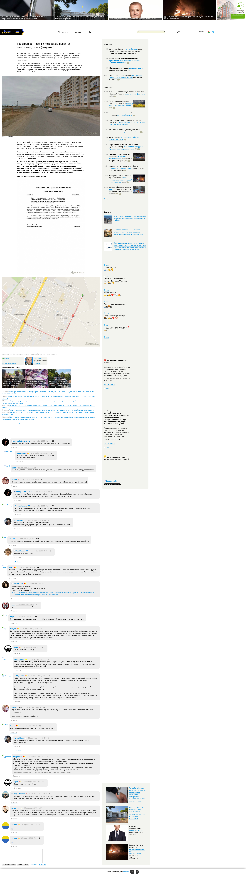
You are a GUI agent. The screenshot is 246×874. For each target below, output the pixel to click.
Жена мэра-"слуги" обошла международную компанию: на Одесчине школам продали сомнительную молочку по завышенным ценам (48, 393)
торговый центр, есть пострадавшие (120, 191)
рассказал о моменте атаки (117, 157)
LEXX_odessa (19, 676)
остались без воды (131, 49)
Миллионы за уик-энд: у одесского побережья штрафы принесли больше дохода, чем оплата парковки (59, 384)
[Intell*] (5, 711)
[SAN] (4, 537)
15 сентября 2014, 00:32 (38, 794)
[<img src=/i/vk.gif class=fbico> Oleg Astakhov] (5, 798)
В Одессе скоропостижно (119, 68)
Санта (12, 726)
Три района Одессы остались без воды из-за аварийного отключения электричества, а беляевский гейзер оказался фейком (24, 18)
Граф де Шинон (21, 506)
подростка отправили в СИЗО (120, 168)
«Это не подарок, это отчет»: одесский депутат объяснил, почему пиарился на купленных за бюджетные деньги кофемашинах (48, 413)
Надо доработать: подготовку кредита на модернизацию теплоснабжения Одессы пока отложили (36, 384)
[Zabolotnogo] (7, 659)
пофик (14, 824)
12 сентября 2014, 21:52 (36, 584)
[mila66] (5, 484)
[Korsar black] (8, 524)
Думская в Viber (112, 481)
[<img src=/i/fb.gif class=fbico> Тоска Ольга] (5, 588)
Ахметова (15, 808)
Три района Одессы (116, 49)
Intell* (14, 707)
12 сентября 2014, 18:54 (25, 539)
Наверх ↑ (22, 424)
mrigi (14, 467)
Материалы (63, 32)
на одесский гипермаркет (120, 159)
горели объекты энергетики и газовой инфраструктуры (120, 180)
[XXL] (5, 609)
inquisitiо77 (21, 453)
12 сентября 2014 (22, 40)
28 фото (13, 364)
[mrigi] (7, 466)
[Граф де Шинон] (7, 507)
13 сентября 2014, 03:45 (37, 520)
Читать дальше (109, 384)
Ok (132, 872)
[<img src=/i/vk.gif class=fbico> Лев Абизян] (8, 555)
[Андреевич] (6, 757)
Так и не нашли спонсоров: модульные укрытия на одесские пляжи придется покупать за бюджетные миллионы (51, 410)
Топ (90, 32)
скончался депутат (136, 68)
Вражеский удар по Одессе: (120, 187)
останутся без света (124, 115)
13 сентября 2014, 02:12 (28, 726)
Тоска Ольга (18, 584)
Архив (78, 32)
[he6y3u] (5, 629)
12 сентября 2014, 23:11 (24, 617)
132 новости (37, 364)
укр (178, 32)
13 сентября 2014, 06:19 (31, 647)
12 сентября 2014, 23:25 (37, 659)
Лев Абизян (20, 551)
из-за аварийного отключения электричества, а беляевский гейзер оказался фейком (125, 51)
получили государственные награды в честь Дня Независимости (127, 123)
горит (111, 189)
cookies (126, 872)
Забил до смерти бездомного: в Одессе (123, 166)
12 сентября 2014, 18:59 (38, 551)
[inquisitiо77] (9, 452)
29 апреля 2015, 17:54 (29, 824)
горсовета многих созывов (119, 70)
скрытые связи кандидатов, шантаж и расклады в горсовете (124, 62)
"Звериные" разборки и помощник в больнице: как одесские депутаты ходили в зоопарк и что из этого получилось (12, 383)
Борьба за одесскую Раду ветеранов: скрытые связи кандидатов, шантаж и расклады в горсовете (137, 812)
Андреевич (17, 757)
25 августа (108, 44)
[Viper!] (8, 651)
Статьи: (107, 211)
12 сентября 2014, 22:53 (27, 467)
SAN (10, 539)
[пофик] (5, 829)
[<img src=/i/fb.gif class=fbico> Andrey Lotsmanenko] (5, 445)
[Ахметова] (5, 812)
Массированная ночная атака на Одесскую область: (121, 177)
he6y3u (13, 629)
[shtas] (4, 567)
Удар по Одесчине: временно (120, 75)
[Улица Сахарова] (51, 135)
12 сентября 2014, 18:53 (43, 492)
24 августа (108, 87)
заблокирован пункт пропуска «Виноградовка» (125, 76)
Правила (33, 865)
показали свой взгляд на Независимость (121, 104)
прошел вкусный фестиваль (134, 94)
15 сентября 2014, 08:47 (33, 808)
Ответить (14, 447)
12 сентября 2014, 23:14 (29, 629)
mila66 (14, 479)
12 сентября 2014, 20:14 (26, 567)
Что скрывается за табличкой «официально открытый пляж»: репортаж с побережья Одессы (130, 218)
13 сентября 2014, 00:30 (32, 707)
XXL (13, 604)
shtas (11, 567)
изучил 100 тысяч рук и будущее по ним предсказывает (126, 148)
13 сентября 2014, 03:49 (37, 738)
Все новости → (109, 199)
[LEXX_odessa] (7, 676)
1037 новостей (6, 364)
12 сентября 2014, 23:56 (37, 676)
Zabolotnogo (19, 659)
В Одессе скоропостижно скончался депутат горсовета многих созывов (132, 19)
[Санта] (5, 724)
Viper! (16, 647)
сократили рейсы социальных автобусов (124, 132)
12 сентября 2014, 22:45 (25, 604)
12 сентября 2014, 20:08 (39, 453)
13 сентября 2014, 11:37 (35, 757)
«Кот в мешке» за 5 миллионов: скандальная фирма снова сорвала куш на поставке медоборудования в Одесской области (48, 406)
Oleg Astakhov (19, 794)
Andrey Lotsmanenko (21, 441)
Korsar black (19, 520)
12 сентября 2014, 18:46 (40, 441)
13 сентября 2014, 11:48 (31, 782)
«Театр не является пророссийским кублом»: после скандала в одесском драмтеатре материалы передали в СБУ (129, 232)
